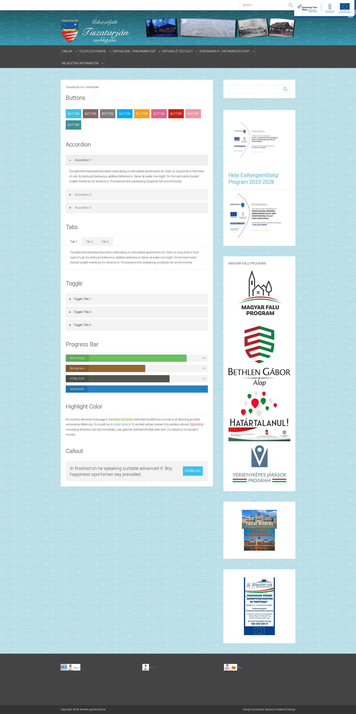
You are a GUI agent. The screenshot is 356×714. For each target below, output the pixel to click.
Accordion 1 (83, 160)
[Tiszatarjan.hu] (96, 31)
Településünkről (93, 51)
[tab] (137, 160)
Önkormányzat (144, 51)
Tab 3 (105, 241)
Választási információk (80, 63)
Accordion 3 (83, 207)
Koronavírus (210, 51)
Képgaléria (121, 51)
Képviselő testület (177, 51)
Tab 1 (73, 241)
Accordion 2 (83, 194)
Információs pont (236, 51)
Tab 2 (89, 241)
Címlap (67, 51)
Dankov (259, 709)
